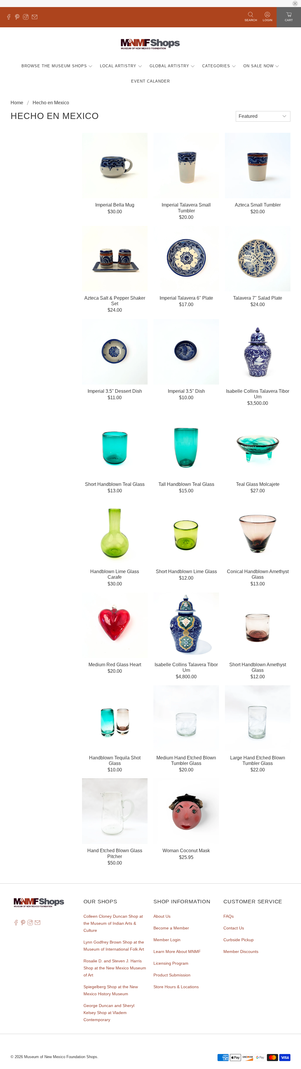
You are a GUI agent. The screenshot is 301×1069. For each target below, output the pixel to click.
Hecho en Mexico (51, 102)
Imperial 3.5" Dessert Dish (115, 391)
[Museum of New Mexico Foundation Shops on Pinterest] (18, 18)
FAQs (228, 916)
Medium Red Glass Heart (114, 664)
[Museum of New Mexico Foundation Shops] (150, 44)
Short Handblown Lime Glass (186, 571)
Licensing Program (170, 963)
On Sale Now (258, 66)
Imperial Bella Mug (114, 204)
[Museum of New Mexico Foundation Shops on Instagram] (27, 18)
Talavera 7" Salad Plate (257, 298)
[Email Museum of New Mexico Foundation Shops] (36, 18)
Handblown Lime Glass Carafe (114, 574)
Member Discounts (240, 951)
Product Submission (171, 975)
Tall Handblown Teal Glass (186, 484)
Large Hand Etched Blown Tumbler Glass (257, 760)
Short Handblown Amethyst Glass (257, 667)
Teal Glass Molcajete (258, 484)
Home (17, 102)
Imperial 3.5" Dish (186, 391)
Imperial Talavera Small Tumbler (186, 207)
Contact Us (233, 928)
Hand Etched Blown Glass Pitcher (114, 853)
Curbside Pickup (238, 939)
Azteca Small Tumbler (258, 204)
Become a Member (171, 928)
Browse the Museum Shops (54, 66)
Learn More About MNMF (177, 951)
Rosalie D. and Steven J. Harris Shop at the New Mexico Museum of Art (114, 968)
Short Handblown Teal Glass (115, 484)
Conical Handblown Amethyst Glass (258, 574)
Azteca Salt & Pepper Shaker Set (114, 301)
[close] (295, 3)
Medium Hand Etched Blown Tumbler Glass (186, 760)
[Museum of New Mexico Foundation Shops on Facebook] (10, 18)
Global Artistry (169, 66)
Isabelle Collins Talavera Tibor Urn (257, 394)
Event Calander (150, 81)
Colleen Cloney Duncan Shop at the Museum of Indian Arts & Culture (113, 923)
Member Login (166, 939)
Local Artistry (118, 66)
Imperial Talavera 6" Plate (186, 298)
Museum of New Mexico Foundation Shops (60, 1057)
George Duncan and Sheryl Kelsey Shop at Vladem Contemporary (108, 1012)
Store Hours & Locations (176, 986)
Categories (216, 66)
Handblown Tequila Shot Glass (115, 760)
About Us (161, 916)
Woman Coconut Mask (186, 850)
